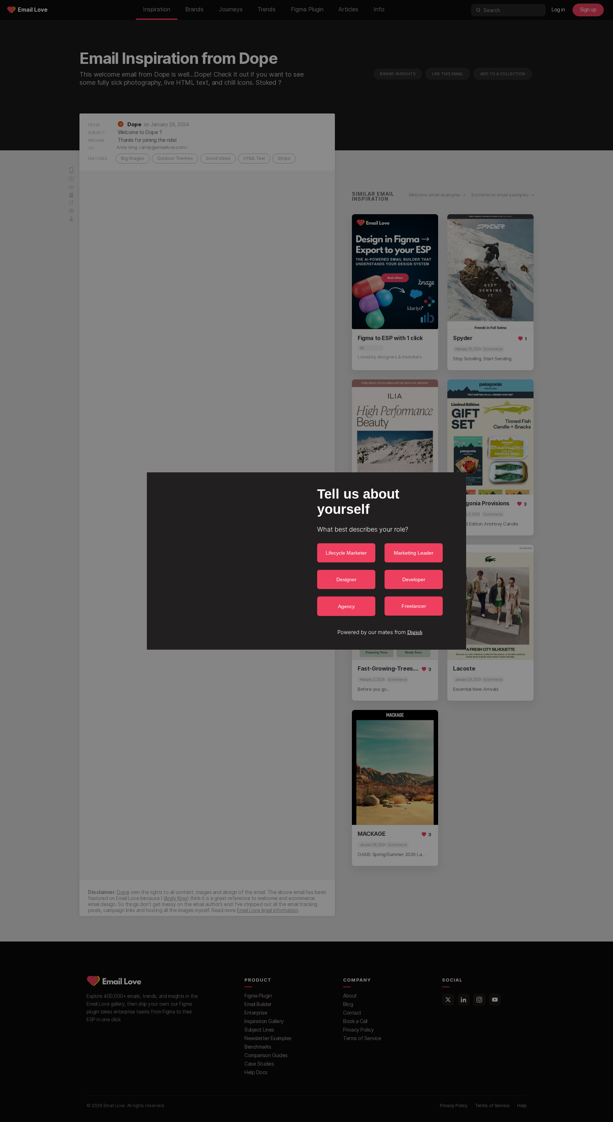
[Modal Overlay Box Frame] (306, 561)
